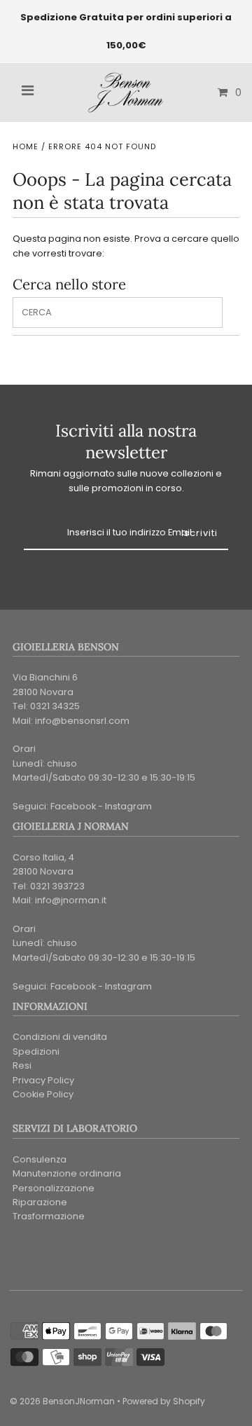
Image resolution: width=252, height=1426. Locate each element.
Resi (22, 1065)
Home (25, 146)
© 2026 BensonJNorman (62, 1401)
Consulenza (39, 1159)
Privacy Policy (43, 1080)
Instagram (128, 806)
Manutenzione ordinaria (67, 1173)
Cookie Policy (43, 1094)
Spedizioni (36, 1051)
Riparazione (40, 1202)
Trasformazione (49, 1216)
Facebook (73, 806)
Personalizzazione (53, 1188)
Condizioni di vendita (60, 1037)
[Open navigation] (28, 92)
